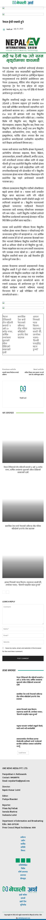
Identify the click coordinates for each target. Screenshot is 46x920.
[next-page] (7, 592)
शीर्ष (19, 872)
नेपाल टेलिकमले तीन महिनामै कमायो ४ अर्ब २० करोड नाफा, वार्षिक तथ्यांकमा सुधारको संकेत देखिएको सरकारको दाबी (8, 335)
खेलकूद (23, 878)
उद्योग (23, 840)
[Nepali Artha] (23, 2)
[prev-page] (3, 592)
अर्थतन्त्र (23, 837)
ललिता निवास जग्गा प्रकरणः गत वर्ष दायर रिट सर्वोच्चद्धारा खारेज (34, 373)
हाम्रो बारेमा (23, 895)
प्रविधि (23, 847)
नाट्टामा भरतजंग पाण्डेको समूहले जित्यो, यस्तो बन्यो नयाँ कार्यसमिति (30, 727)
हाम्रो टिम (23, 901)
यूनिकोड (23, 905)
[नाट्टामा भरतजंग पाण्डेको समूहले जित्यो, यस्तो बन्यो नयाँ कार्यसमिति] (8, 727)
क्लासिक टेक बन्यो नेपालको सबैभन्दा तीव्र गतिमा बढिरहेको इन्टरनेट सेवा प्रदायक (23, 327)
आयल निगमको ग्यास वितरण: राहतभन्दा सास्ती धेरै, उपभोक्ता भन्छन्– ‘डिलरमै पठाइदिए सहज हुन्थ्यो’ (37, 333)
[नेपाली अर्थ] (4, 29)
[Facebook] (18, 860)
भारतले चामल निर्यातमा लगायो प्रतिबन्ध (10, 373)
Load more (22, 753)
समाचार (24, 872)
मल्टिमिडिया (23, 865)
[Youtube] (23, 402)
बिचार (23, 850)
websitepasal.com (24, 918)
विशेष (23, 868)
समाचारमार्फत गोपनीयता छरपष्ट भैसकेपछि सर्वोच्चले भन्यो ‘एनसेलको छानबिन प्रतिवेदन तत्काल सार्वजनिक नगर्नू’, (29, 742)
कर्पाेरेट (23, 844)
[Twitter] (23, 860)
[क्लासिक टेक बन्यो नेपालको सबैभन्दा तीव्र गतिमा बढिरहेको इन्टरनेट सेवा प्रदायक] (23, 499)
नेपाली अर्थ (9, 29)
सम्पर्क (23, 898)
